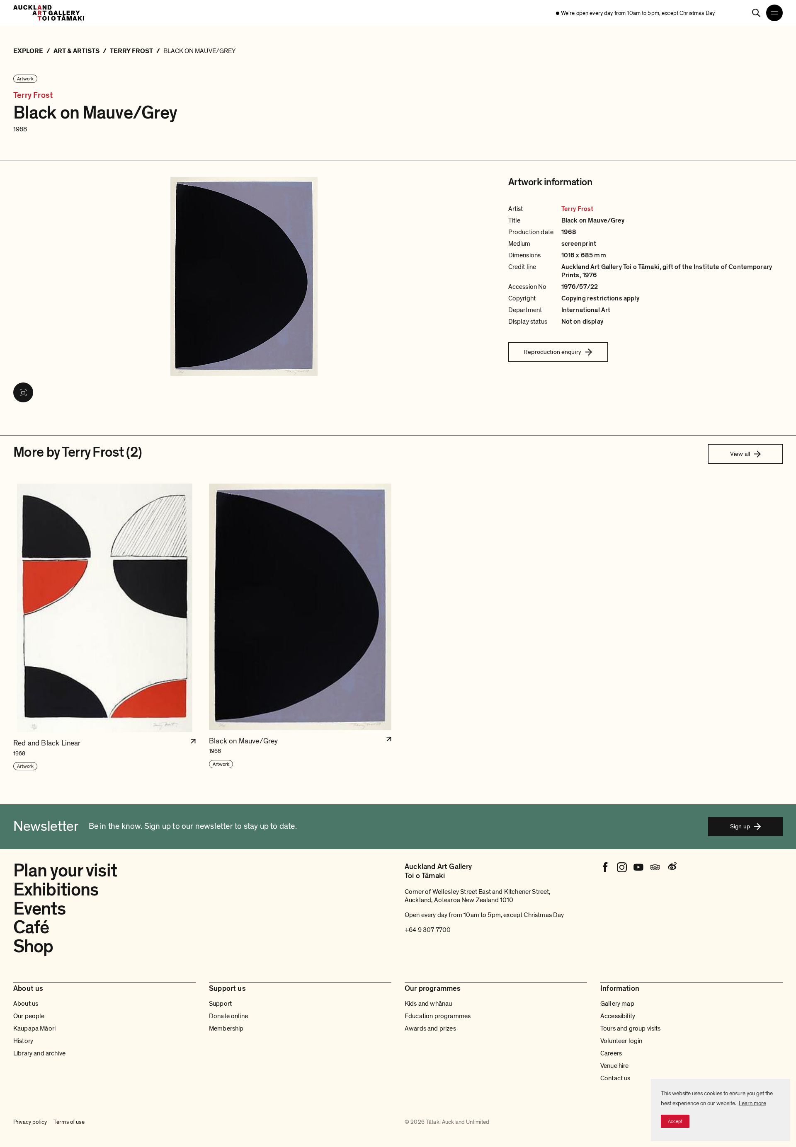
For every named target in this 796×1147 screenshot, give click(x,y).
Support (220, 1003)
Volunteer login (621, 1040)
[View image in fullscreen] (23, 392)
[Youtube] (638, 867)
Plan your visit (65, 871)
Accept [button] (675, 1121)
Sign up (740, 826)
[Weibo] (672, 867)
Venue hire (614, 1065)
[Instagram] (622, 867)
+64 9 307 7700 (428, 929)
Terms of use (69, 1121)
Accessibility (617, 1016)
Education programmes (438, 1016)
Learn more (752, 1103)
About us (25, 1003)
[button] (104, 627)
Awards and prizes (430, 1028)
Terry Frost (33, 95)
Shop (33, 946)
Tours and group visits (630, 1028)
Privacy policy (30, 1121)
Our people (29, 1016)
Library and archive (39, 1053)
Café (31, 927)
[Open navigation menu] (774, 13)
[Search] (756, 13)
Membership (226, 1028)
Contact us (615, 1078)
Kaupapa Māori (34, 1028)
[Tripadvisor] (655, 867)
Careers (611, 1053)
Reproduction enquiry (552, 352)
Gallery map (617, 1003)
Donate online (228, 1016)
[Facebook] (605, 867)
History (23, 1040)
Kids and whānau (428, 1003)
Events (39, 909)
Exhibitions (55, 890)
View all (740, 454)
